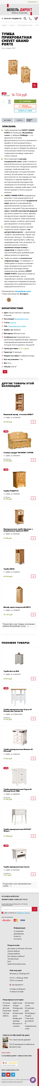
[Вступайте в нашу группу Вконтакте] (4, 1075)
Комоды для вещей (18, 1009)
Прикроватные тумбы (17, 326)
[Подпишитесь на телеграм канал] (13, 1075)
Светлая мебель (6, 1014)
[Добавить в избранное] (5, 371)
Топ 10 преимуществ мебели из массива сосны (21, 1045)
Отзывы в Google (17, 991)
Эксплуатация (12, 959)
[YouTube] (8, 1075)
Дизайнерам (19, 933)
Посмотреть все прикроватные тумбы (17, 884)
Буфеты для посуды (17, 1004)
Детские (6, 1008)
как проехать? (17, 984)
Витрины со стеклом (17, 1024)
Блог (9, 961)
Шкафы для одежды (17, 1019)
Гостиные (6, 1003)
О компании (18, 931)
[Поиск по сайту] (25, 18)
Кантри (13, 322)
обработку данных (23, 913)
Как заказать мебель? (16, 956)
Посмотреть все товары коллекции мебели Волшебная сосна (19, 625)
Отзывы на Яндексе (17, 989)
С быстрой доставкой (29, 1019)
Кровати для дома (18, 1014)
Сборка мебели (13, 953)
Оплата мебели (13, 951)
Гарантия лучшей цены (16, 964)
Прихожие (7, 1010)
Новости (17, 936)
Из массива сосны (29, 1004)
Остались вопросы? (10, 896)
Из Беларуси (30, 1013)
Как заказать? (32, 2)
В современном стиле (30, 1026)
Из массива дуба (29, 1009)
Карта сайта (6, 1053)
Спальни (6, 1005)
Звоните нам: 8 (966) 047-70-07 (15, 899)
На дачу (28, 1016)
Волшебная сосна (21, 319)
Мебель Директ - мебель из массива (19, 1056)
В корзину (27, 101)
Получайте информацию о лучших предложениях (15, 904)
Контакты (18, 939)
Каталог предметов (12, 18)
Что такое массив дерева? (20, 1039)
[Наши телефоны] (30, 18)
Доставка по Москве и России (19, 948)
